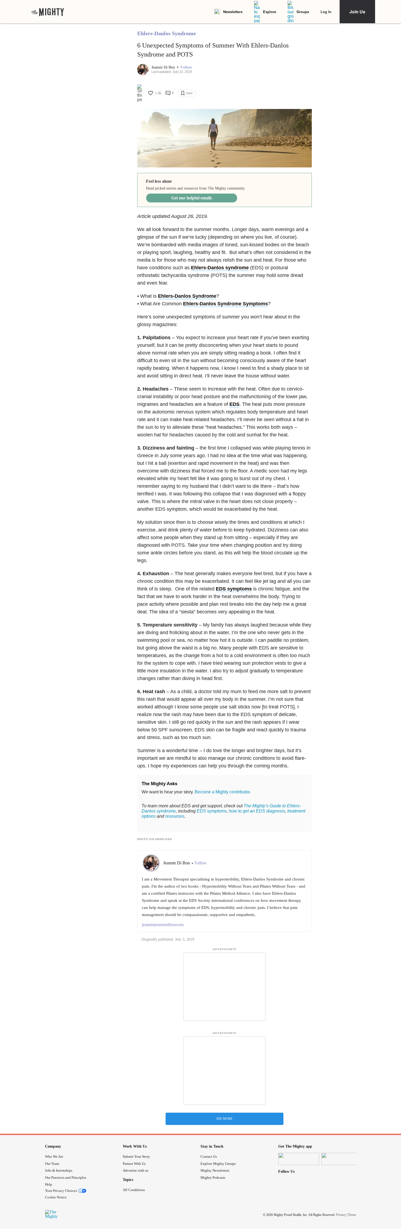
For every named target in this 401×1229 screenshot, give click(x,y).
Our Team (52, 1164)
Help (48, 1184)
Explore (269, 11)
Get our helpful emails (191, 198)
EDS (234, 404)
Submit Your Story (136, 1156)
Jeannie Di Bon (163, 67)
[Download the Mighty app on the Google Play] (341, 1159)
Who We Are (54, 1156)
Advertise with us (135, 1170)
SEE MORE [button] (224, 1119)
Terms (352, 1215)
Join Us (357, 11)
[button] (186, 67)
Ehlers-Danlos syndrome (220, 267)
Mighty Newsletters (214, 1170)
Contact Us (208, 1156)
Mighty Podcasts (212, 1177)
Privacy (341, 1215)
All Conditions (134, 1190)
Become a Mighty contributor (222, 792)
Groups (303, 11)
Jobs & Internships (58, 1170)
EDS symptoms (234, 589)
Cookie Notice (56, 1197)
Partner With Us (134, 1164)
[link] (47, 11)
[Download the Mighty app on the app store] (298, 1159)
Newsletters (233, 11)
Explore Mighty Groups (218, 1164)
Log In (326, 11)
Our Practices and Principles (65, 1177)
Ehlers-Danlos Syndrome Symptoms (225, 303)
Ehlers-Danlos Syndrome (166, 33)
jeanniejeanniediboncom (163, 924)
